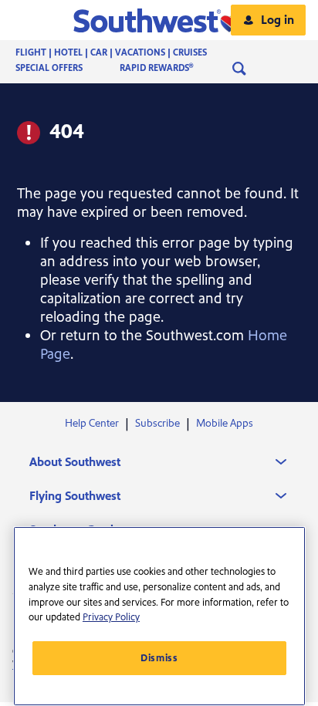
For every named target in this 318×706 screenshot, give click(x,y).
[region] (159, 616)
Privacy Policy (111, 617)
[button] (159, 20)
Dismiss (159, 658)
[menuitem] (126, 53)
